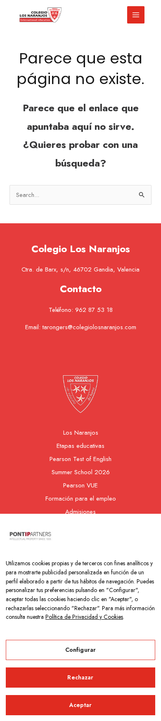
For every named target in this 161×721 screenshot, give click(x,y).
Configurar (80, 650)
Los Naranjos (80, 432)
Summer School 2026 (81, 472)
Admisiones (80, 511)
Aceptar (80, 705)
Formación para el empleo (80, 498)
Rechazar (80, 677)
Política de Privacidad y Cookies (84, 617)
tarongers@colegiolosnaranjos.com (89, 327)
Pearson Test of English (80, 459)
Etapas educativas (80, 445)
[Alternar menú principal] (136, 15)
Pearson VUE (80, 485)
